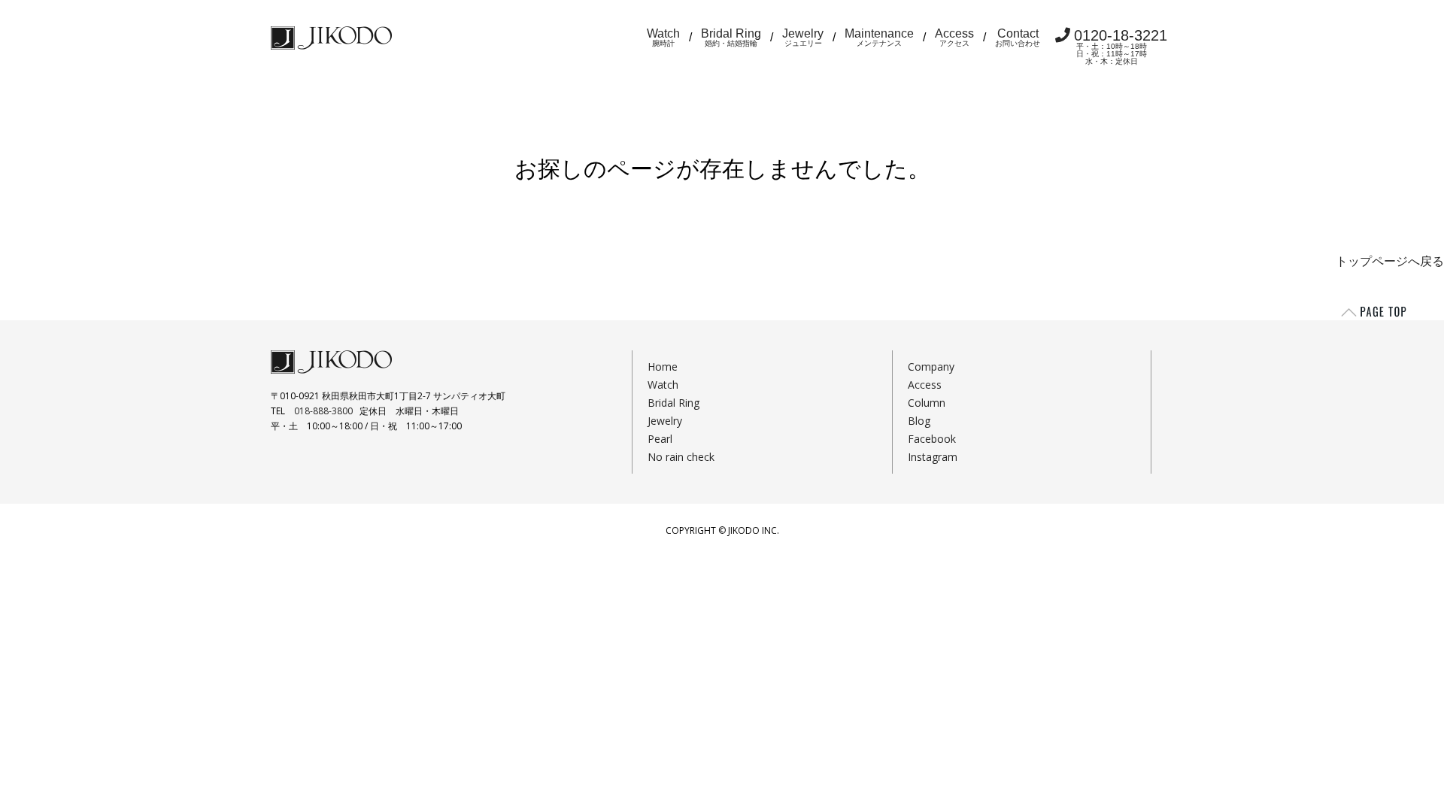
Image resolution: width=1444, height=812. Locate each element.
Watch (663, 37)
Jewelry (803, 37)
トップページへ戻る (1390, 261)
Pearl (660, 439)
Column (926, 402)
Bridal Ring (731, 37)
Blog (919, 421)
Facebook (932, 439)
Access (954, 37)
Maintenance (879, 37)
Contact (1017, 37)
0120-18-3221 (1120, 46)
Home (663, 366)
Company (931, 366)
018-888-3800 (323, 410)
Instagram (932, 457)
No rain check (681, 457)
